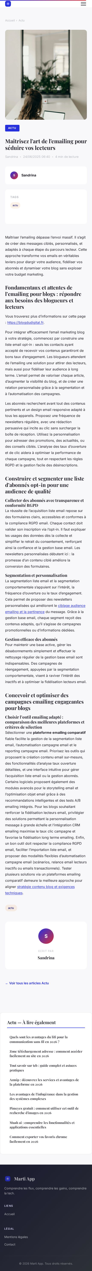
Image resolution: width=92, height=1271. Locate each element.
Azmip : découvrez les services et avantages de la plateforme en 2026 (44, 1082)
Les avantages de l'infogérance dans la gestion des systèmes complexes (44, 1096)
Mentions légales (16, 1237)
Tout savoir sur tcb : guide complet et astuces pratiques (43, 1067)
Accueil (10, 20)
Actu (22, 20)
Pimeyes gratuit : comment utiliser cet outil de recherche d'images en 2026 (44, 1110)
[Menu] (83, 3)
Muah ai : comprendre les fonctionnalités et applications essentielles (42, 1124)
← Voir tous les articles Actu (27, 983)
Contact (9, 1244)
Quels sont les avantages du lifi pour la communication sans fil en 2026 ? (39, 1039)
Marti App (24, 1178)
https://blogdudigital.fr (25, 322)
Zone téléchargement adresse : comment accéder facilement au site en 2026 (46, 1053)
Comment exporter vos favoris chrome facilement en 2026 (38, 1139)
